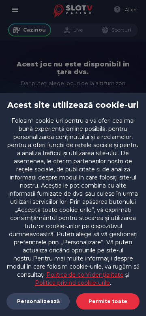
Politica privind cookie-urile (72, 282)
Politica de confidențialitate (85, 274)
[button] (108, 301)
